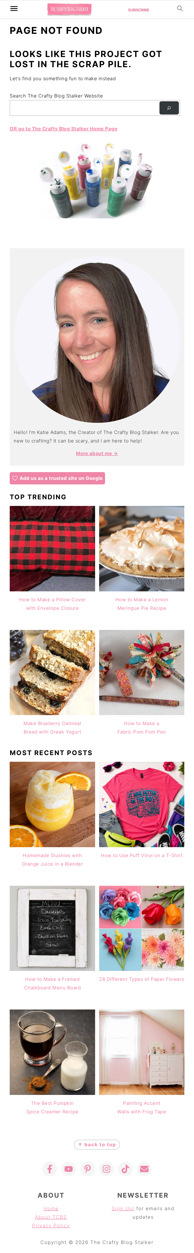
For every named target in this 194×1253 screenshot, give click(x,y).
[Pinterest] (87, 1169)
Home (51, 1208)
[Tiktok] (125, 1169)
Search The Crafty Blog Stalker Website (56, 96)
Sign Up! (123, 1208)
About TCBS (51, 1217)
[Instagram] (106, 1169)
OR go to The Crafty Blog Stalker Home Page (63, 129)
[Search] (169, 108)
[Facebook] (49, 1169)
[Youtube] (68, 1169)
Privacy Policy (51, 1225)
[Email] (144, 1169)
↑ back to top (97, 1144)
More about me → (97, 453)
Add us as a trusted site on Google (61, 478)
